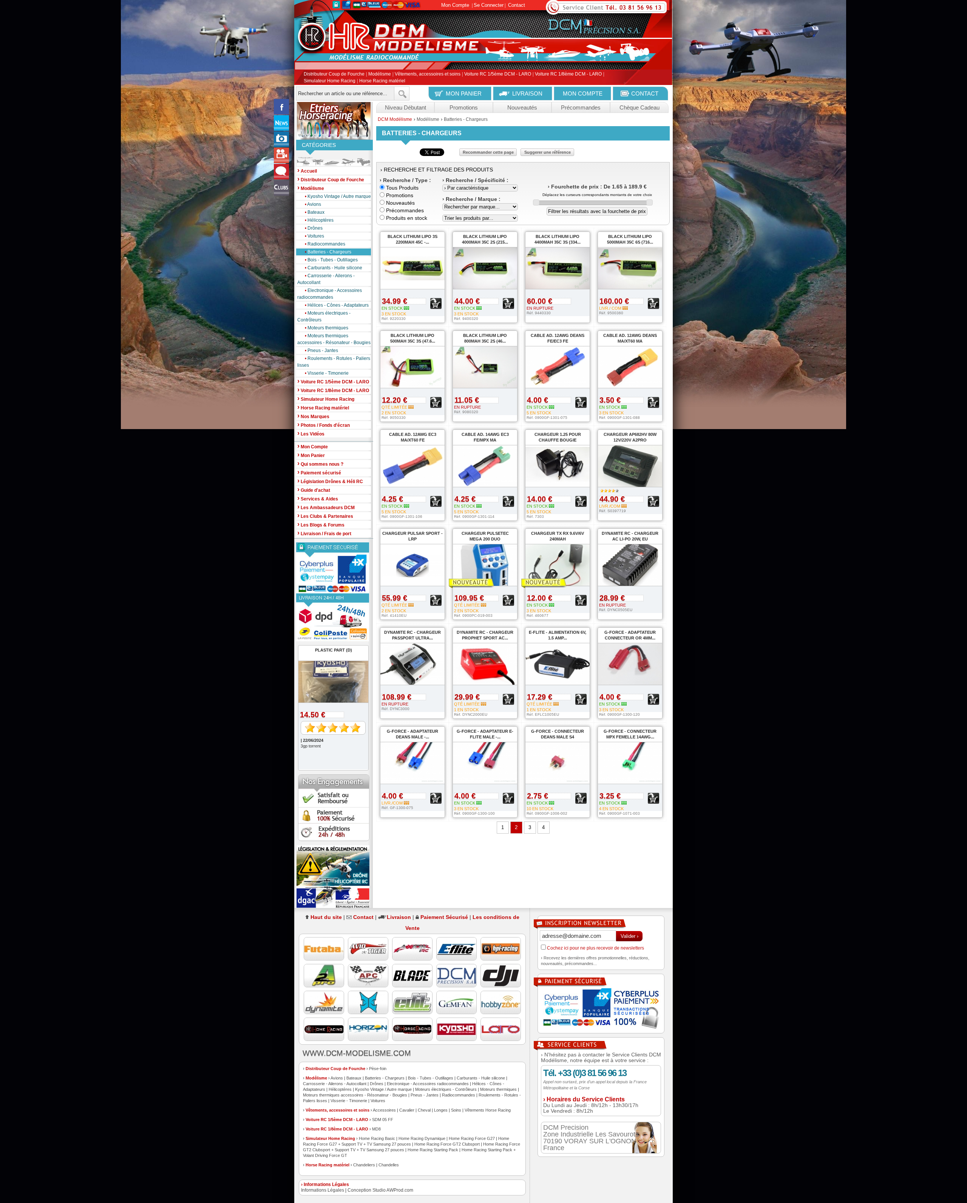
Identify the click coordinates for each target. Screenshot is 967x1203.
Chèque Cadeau (639, 107)
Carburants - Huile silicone (333, 267)
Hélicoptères (319, 220)
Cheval (424, 1110)
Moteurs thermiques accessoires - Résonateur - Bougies (334, 339)
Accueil (307, 170)
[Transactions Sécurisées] (601, 1009)
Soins (456, 1110)
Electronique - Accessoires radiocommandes (329, 294)
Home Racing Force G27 (472, 1138)
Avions (313, 204)
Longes (441, 1110)
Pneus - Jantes (321, 350)
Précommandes (581, 107)
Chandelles (388, 1165)
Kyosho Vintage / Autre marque (338, 196)
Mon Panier (311, 455)
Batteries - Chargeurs (328, 252)
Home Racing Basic (377, 1138)
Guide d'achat (313, 489)
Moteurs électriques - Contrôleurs (324, 316)
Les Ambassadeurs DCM (326, 507)
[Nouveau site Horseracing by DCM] (333, 121)
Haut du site (326, 917)
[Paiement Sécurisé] (333, 567)
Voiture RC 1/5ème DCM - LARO (497, 74)
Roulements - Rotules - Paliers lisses (333, 362)
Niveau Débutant (405, 107)
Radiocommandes (325, 244)
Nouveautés (522, 107)
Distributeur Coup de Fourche (334, 74)
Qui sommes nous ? (320, 463)
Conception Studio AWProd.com (380, 1190)
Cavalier (406, 1110)
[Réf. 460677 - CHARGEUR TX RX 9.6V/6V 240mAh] (553, 583)
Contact (516, 5)
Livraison (399, 917)
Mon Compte (455, 5)
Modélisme (379, 74)
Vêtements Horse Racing (488, 1110)
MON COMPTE (582, 93)
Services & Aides (317, 498)
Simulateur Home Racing (329, 80)
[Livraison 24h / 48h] (333, 617)
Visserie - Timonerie (327, 373)
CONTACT (644, 93)
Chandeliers (364, 1165)
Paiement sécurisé (319, 472)
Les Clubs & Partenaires (325, 515)
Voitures (314, 236)
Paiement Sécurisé (444, 917)
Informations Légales (322, 1190)
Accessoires (384, 1110)
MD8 (376, 1129)
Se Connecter (489, 5)
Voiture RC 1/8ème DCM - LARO (568, 74)
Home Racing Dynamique (422, 1138)
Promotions (464, 107)
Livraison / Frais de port (324, 533)
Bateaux (314, 212)
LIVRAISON (527, 93)
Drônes (314, 228)
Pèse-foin (377, 1068)
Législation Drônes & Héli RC (330, 481)
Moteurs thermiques (326, 327)
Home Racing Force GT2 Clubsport (447, 1144)
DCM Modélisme (395, 119)
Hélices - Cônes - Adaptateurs (337, 305)
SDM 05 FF (382, 1119)
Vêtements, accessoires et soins (427, 74)
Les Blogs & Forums (320, 524)
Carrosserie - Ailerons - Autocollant (326, 279)
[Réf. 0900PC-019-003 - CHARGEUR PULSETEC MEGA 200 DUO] (481, 583)
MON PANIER (464, 93)
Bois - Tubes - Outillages (331, 260)
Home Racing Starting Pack (433, 1149)
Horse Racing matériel (382, 80)
